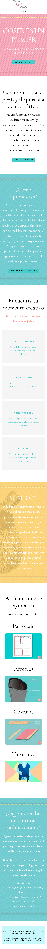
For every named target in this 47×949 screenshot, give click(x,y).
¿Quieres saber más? (23, 159)
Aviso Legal (38, 940)
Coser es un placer (23, 4)
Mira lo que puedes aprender (23, 270)
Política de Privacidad (22, 940)
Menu (23, 11)
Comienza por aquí (23, 62)
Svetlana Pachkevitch (21, 937)
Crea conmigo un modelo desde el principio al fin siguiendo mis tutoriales (23, 458)
